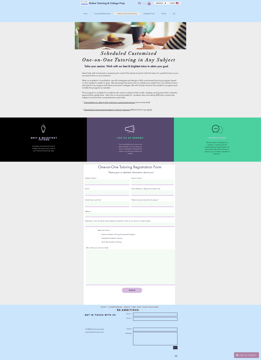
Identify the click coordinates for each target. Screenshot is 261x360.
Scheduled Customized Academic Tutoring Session (107, 109)
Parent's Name (136, 178)
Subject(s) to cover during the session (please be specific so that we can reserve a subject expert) (117, 221)
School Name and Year (93, 200)
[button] (149, 3)
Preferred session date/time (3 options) (144, 200)
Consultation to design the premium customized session (109, 102)
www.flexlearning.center (94, 332)
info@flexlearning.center (94, 329)
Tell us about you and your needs (97, 247)
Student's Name (90, 178)
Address (87, 211)
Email (87, 188)
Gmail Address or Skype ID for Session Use (145, 188)
